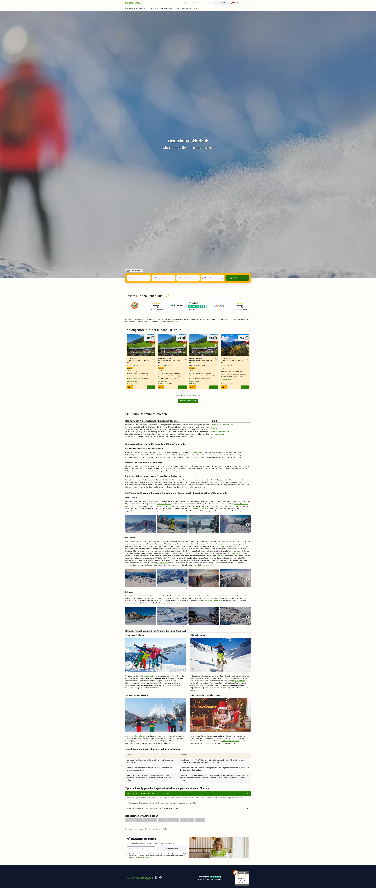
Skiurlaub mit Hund (173, 820)
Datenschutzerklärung (144, 857)
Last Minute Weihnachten (230, 741)
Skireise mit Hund (238, 681)
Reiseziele (214, 428)
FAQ (212, 438)
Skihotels (181, 452)
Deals (195, 8)
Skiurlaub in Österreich (205, 565)
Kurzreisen (129, 829)
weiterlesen (175, 322)
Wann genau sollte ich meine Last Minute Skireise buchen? (148, 793)
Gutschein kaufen (221, 3)
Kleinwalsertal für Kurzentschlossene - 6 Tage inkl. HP (232, 360)
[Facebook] (160, 877)
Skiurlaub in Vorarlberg (215, 544)
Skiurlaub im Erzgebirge (167, 506)
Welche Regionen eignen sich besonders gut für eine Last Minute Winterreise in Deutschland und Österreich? (161, 803)
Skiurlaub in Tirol (161, 563)
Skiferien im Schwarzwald (201, 508)
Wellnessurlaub (130, 8)
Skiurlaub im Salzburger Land (227, 546)
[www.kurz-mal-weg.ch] (133, 3)
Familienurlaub (166, 8)
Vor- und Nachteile (217, 435)
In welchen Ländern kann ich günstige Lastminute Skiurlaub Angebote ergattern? (152, 808)
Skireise (220, 556)
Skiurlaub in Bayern (227, 506)
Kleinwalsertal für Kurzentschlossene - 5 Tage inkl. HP (169, 360)
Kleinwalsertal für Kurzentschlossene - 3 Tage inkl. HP (200, 360)
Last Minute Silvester (138, 736)
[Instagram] (155, 877)
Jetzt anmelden (172, 849)
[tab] (185, 534)
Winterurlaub (199, 820)
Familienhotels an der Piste (134, 820)
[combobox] (138, 278)
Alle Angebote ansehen (188, 401)
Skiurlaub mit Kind (148, 676)
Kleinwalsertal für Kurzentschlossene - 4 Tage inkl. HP (138, 360)
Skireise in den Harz (164, 504)
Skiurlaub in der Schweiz (214, 601)
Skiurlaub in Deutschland (151, 501)
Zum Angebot (151, 387)
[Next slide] (247, 525)
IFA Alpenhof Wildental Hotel (135, 365)
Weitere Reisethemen (182, 8)
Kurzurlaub (142, 8)
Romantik (153, 8)
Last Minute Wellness (150, 820)
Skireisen (148, 829)
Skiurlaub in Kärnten (235, 553)
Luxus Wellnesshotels (195, 452)
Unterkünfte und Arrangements (222, 425)
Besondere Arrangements (220, 431)
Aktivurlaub (139, 829)
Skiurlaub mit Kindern (187, 820)
